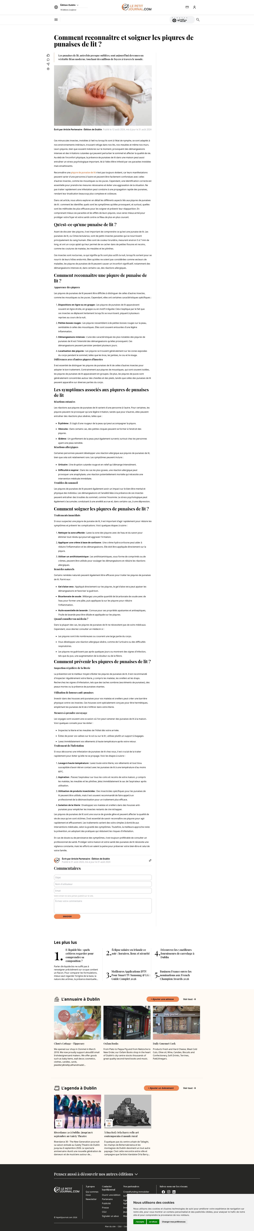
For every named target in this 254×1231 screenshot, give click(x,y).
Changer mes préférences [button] (173, 1222)
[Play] (191, 19)
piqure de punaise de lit (83, 172)
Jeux (125, 1211)
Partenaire (107, 1199)
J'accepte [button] (139, 1222)
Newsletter (91, 1199)
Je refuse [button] (153, 1222)
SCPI (125, 1196)
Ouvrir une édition (111, 1194)
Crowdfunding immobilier (136, 1191)
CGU (104, 1211)
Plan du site (111, 1226)
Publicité (106, 1203)
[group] (191, 19)
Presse (105, 1207)
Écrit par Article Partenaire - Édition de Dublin (78, 129)
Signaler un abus (110, 1216)
